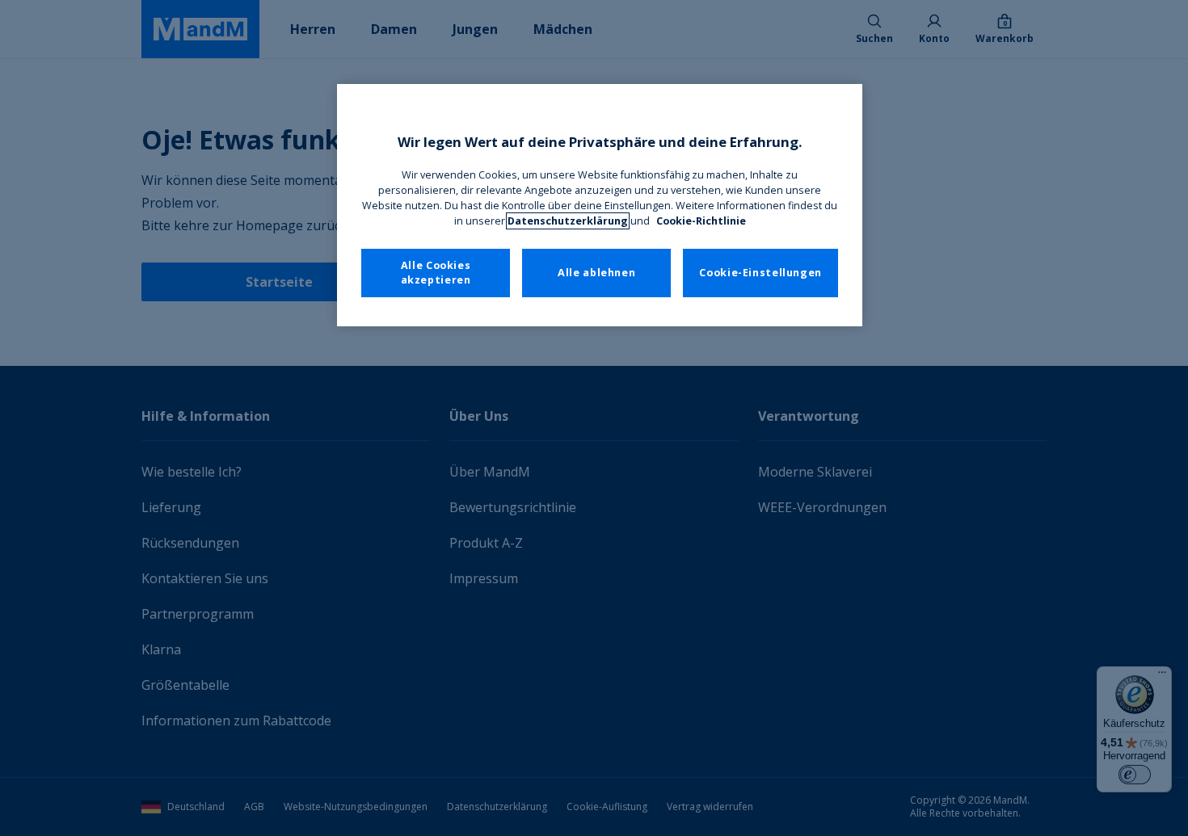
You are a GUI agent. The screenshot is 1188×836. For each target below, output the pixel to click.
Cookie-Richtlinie (701, 221)
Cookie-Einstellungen (760, 272)
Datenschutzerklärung (568, 221)
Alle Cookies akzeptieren (436, 272)
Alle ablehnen (596, 272)
